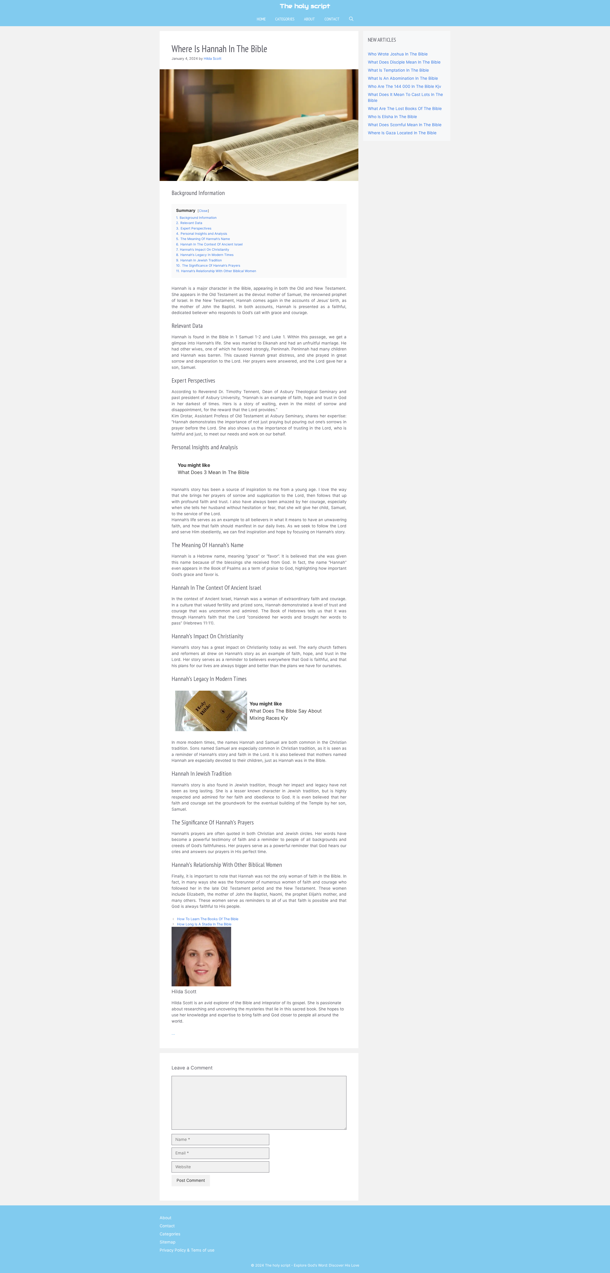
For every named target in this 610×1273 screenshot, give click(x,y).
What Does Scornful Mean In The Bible (405, 124)
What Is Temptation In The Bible (398, 70)
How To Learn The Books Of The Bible (207, 919)
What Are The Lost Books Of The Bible (405, 108)
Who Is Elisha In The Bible (392, 116)
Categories (285, 19)
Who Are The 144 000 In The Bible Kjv (404, 86)
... (173, 1033)
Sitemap (167, 1242)
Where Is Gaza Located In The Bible (402, 132)
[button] (351, 19)
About (309, 19)
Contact (332, 19)
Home (261, 19)
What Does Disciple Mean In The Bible (404, 62)
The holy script (305, 6)
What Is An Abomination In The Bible (403, 78)
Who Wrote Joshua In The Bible (398, 54)
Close (203, 211)
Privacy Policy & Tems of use (187, 1250)
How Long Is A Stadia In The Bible (204, 924)
